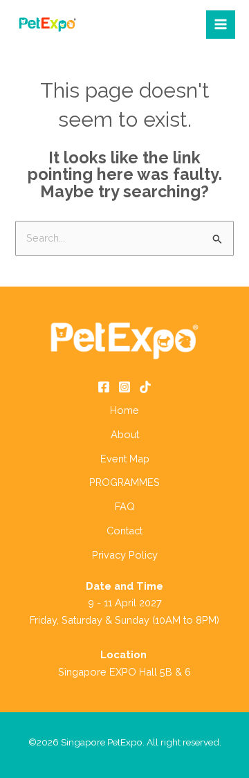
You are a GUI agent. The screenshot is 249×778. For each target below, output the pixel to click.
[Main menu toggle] (220, 24)
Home (124, 410)
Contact (124, 530)
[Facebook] (104, 387)
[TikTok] (145, 387)
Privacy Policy (125, 555)
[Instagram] (124, 387)
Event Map (124, 458)
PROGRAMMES (124, 482)
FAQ (125, 506)
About (125, 434)
